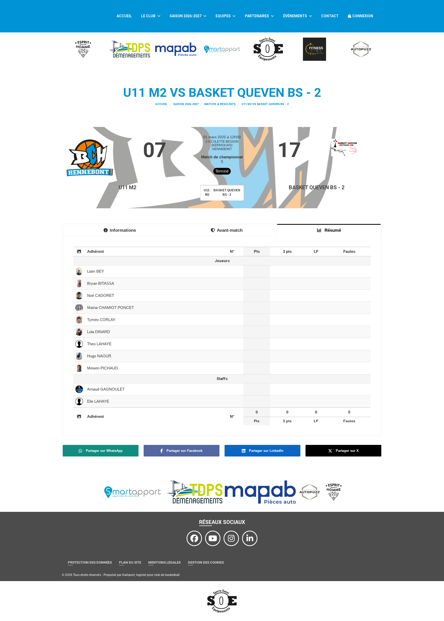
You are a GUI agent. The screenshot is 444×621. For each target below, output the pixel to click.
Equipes (224, 16)
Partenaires (257, 16)
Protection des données (90, 562)
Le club (148, 16)
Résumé (332, 230)
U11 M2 (127, 187)
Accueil (124, 16)
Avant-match (230, 230)
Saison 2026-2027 (186, 16)
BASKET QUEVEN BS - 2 (316, 187)
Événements (295, 16)
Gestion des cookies (206, 562)
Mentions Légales (164, 562)
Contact (330, 16)
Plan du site (130, 562)
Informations (123, 230)
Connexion (362, 16)
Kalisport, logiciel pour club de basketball (151, 575)
